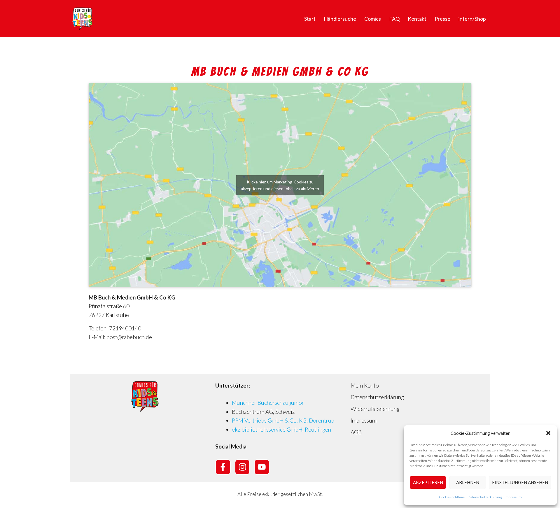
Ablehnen (467, 482)
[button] (548, 433)
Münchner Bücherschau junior (268, 402)
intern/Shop (472, 18)
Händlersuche (340, 18)
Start (310, 18)
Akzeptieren (428, 482)
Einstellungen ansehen (520, 482)
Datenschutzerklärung (485, 497)
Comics (372, 18)
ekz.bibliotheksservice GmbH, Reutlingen (281, 429)
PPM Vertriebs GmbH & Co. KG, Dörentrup (283, 420)
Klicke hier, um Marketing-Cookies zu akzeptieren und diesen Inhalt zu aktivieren (280, 185)
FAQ (394, 18)
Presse (442, 18)
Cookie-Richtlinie (452, 497)
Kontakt (417, 18)
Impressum (513, 497)
